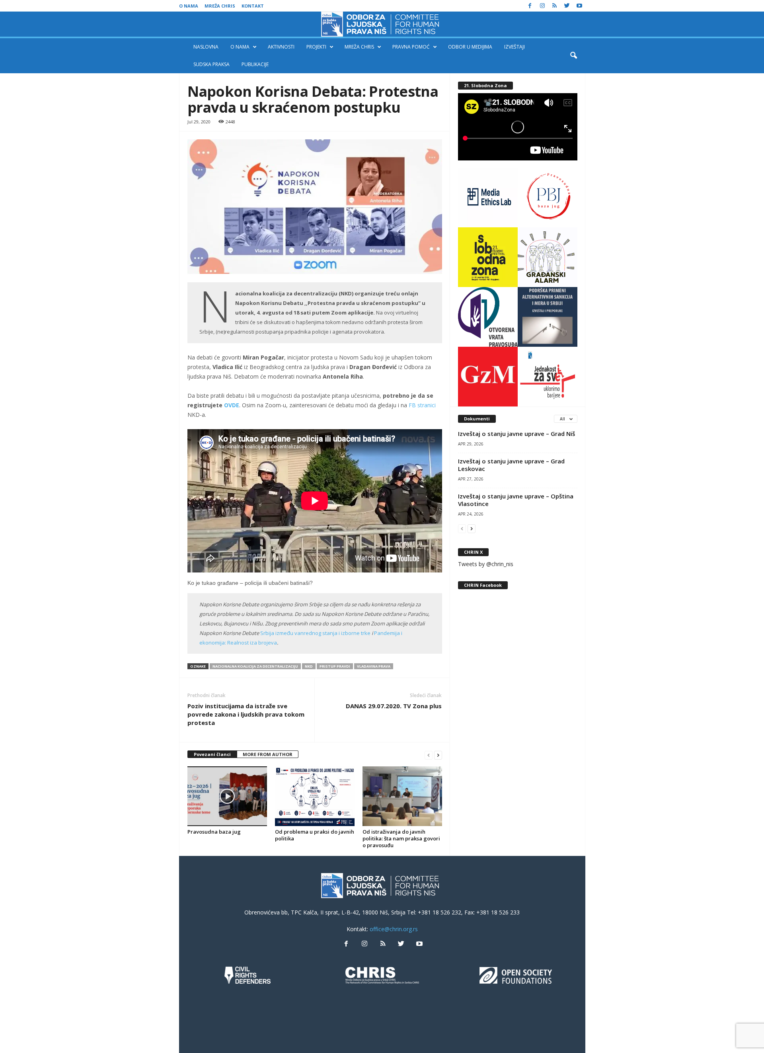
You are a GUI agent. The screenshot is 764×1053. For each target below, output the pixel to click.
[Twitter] (567, 6)
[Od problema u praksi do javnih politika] (315, 796)
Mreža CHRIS (220, 6)
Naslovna (205, 46)
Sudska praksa (211, 64)
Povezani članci (212, 754)
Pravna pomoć (411, 46)
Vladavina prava (373, 666)
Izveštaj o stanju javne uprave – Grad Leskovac (511, 465)
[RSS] (554, 6)
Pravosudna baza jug (214, 831)
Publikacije (255, 64)
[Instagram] (542, 6)
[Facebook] (530, 6)
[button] (573, 55)
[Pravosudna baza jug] (227, 796)
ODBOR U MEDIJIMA (470, 46)
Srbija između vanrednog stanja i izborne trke (315, 633)
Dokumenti (477, 419)
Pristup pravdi (335, 666)
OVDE (231, 405)
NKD (309, 666)
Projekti (316, 46)
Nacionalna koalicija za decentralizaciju (255, 666)
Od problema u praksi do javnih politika (314, 835)
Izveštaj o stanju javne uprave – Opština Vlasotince (515, 500)
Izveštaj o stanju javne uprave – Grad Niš (516, 434)
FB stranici (422, 405)
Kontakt (253, 6)
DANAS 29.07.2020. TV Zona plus (394, 706)
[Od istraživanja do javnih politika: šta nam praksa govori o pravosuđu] (402, 796)
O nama (188, 6)
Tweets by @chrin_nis (485, 564)
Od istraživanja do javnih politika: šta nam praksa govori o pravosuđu (401, 838)
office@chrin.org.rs (394, 929)
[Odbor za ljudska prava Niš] (382, 24)
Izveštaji (514, 46)
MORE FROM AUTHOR (267, 754)
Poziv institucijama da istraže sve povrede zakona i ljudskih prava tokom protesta (245, 714)
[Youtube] (579, 6)
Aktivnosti (281, 46)
